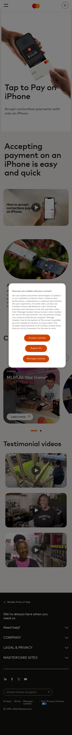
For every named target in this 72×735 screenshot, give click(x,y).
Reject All (36, 348)
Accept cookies (37, 338)
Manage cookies (36, 359)
